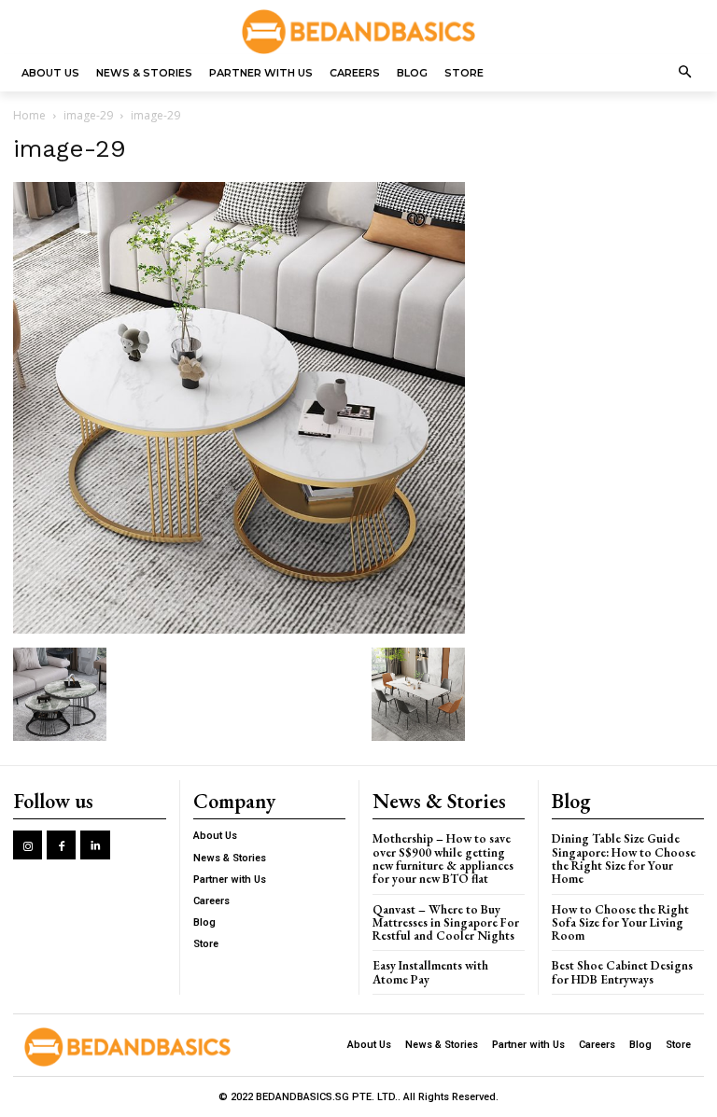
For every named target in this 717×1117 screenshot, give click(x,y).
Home (29, 115)
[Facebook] (61, 845)
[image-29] (239, 628)
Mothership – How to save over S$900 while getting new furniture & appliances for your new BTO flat (443, 859)
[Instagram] (27, 845)
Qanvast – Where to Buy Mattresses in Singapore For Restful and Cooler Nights (446, 922)
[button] (686, 73)
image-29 (88, 115)
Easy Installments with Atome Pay (430, 971)
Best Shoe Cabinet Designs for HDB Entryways (622, 971)
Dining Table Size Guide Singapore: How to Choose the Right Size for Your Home (624, 859)
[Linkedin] (94, 845)
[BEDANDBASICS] (358, 31)
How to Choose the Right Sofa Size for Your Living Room (620, 922)
